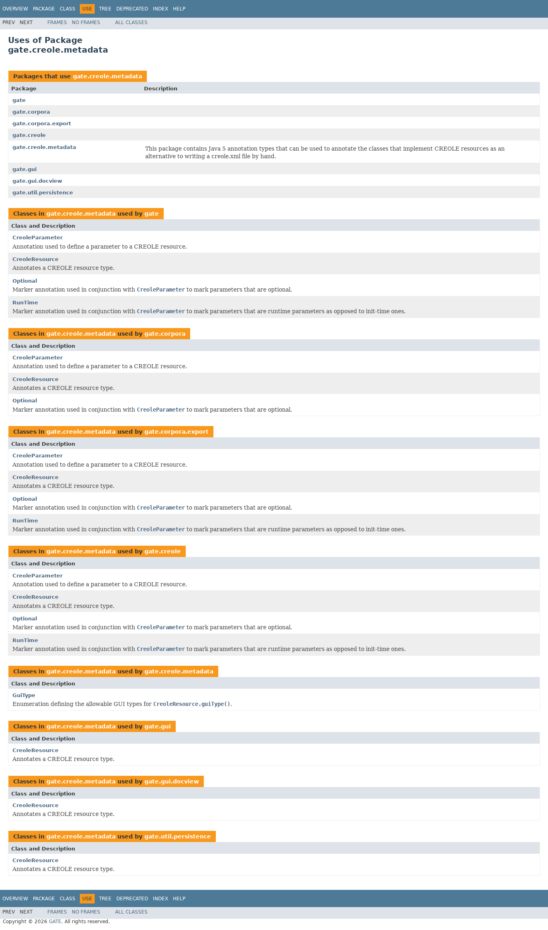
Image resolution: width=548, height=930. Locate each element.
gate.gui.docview (37, 181)
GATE (55, 921)
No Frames (86, 22)
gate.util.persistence (42, 193)
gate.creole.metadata (107, 76)
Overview (15, 9)
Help (179, 9)
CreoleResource (35, 259)
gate (19, 100)
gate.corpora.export (41, 123)
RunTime (25, 303)
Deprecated (132, 9)
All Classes (131, 22)
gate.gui (24, 169)
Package (44, 9)
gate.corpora (31, 112)
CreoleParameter (37, 238)
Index (160, 9)
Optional (24, 281)
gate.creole (29, 135)
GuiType (23, 695)
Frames (57, 22)
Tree (105, 9)
